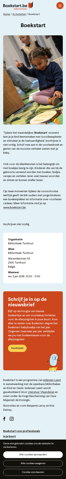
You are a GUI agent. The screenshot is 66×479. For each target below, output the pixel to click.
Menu (60, 5)
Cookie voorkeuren (33, 472)
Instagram (13, 420)
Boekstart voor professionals (21, 431)
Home (6, 14)
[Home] (18, 6)
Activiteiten (19, 14)
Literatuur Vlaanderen (41, 392)
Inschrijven (17, 348)
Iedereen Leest (52, 380)
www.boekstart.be (14, 207)
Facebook (6, 420)
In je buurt (9, 436)
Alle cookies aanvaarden (33, 454)
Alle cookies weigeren (33, 463)
